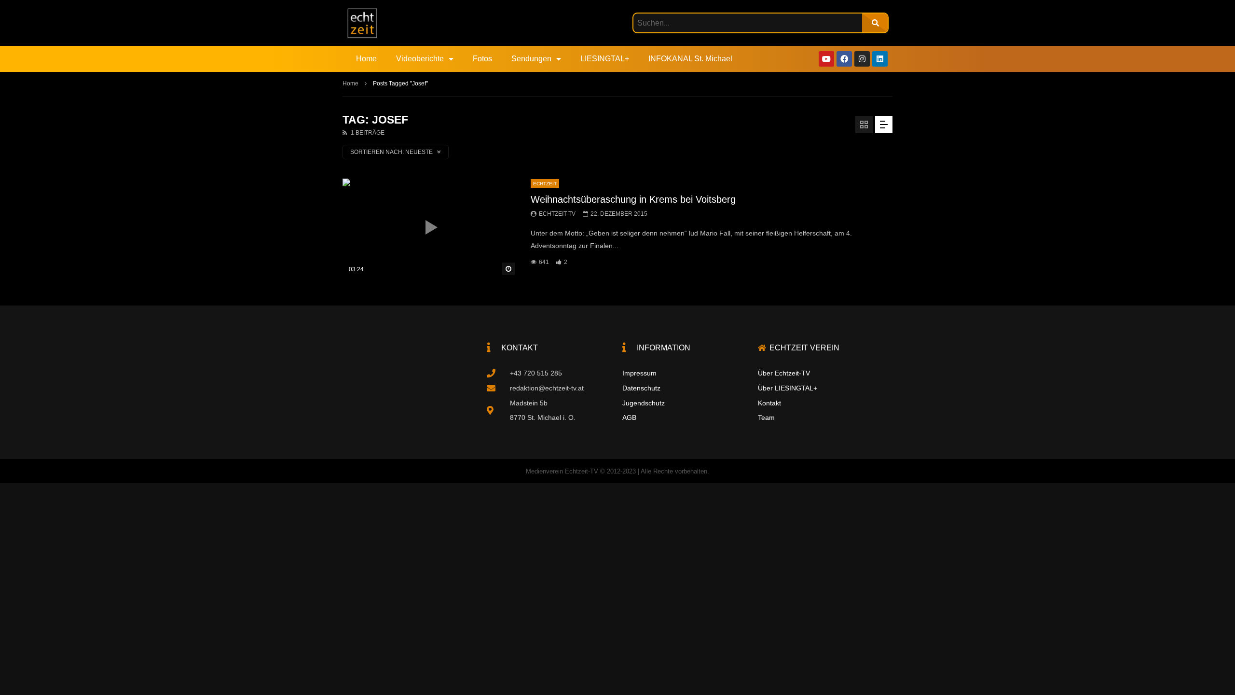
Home (366, 59)
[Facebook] (844, 59)
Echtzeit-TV (557, 213)
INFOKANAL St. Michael (690, 59)
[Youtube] (826, 59)
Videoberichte (420, 59)
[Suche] (875, 23)
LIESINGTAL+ (604, 59)
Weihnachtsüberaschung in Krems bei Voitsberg (633, 199)
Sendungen (531, 59)
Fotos (482, 59)
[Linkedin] (880, 59)
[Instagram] (862, 59)
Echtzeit (545, 183)
